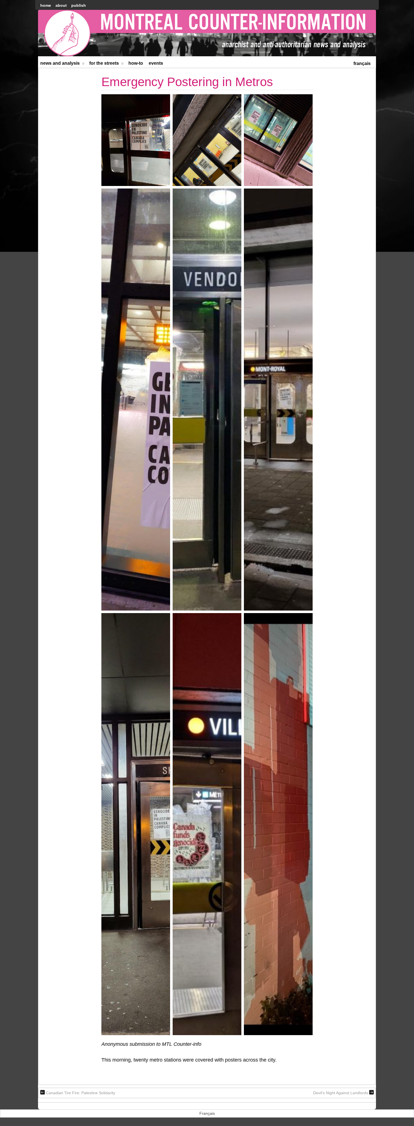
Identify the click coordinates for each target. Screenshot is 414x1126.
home (45, 5)
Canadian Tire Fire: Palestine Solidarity (80, 1093)
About (61, 5)
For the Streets (104, 63)
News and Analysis (60, 63)
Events (156, 63)
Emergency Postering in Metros (187, 82)
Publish (78, 5)
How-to (135, 63)
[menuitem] (362, 63)
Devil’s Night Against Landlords (340, 1093)
